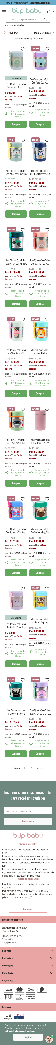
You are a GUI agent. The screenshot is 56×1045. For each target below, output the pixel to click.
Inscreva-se (28, 821)
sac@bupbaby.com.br (9, 942)
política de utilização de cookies (19, 1030)
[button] (13, 19)
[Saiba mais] (28, 909)
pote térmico (18, 25)
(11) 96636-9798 (7, 939)
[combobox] (28, 19)
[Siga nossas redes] (28, 973)
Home (5, 25)
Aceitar (28, 1037)
